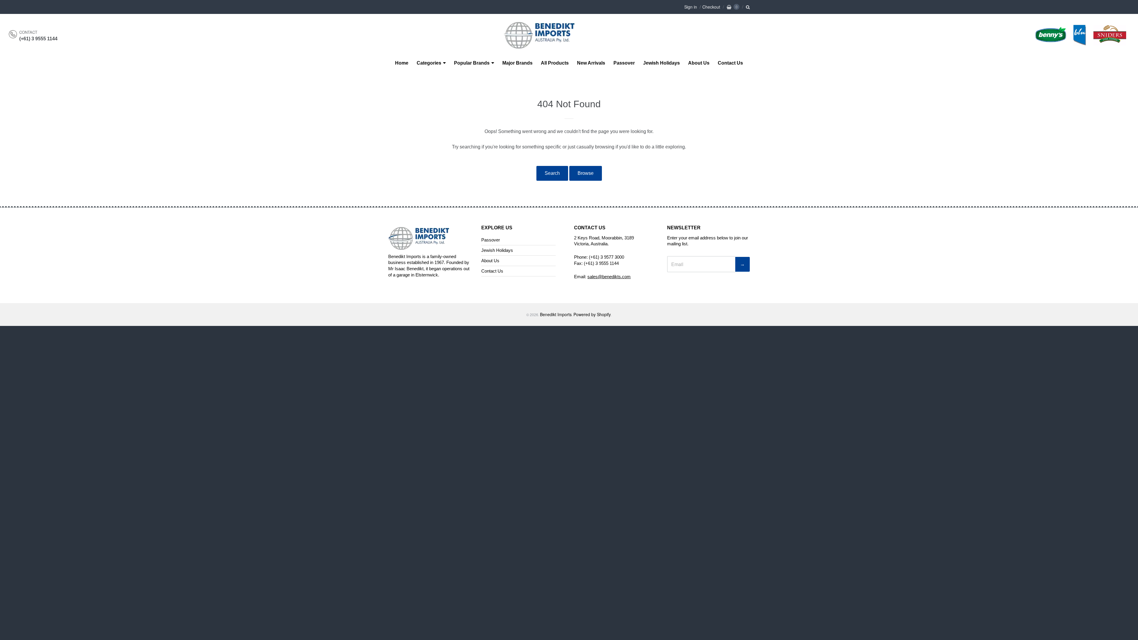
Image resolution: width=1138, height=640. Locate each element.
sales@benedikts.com (609, 276)
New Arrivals (591, 62)
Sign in (690, 7)
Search (552, 173)
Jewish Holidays (661, 62)
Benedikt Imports (556, 314)
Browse (586, 173)
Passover (624, 62)
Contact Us (730, 62)
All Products (555, 62)
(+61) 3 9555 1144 (38, 38)
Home (401, 62)
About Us (698, 62)
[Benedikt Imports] (545, 45)
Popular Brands (472, 62)
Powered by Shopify (592, 314)
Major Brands (517, 62)
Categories (429, 62)
